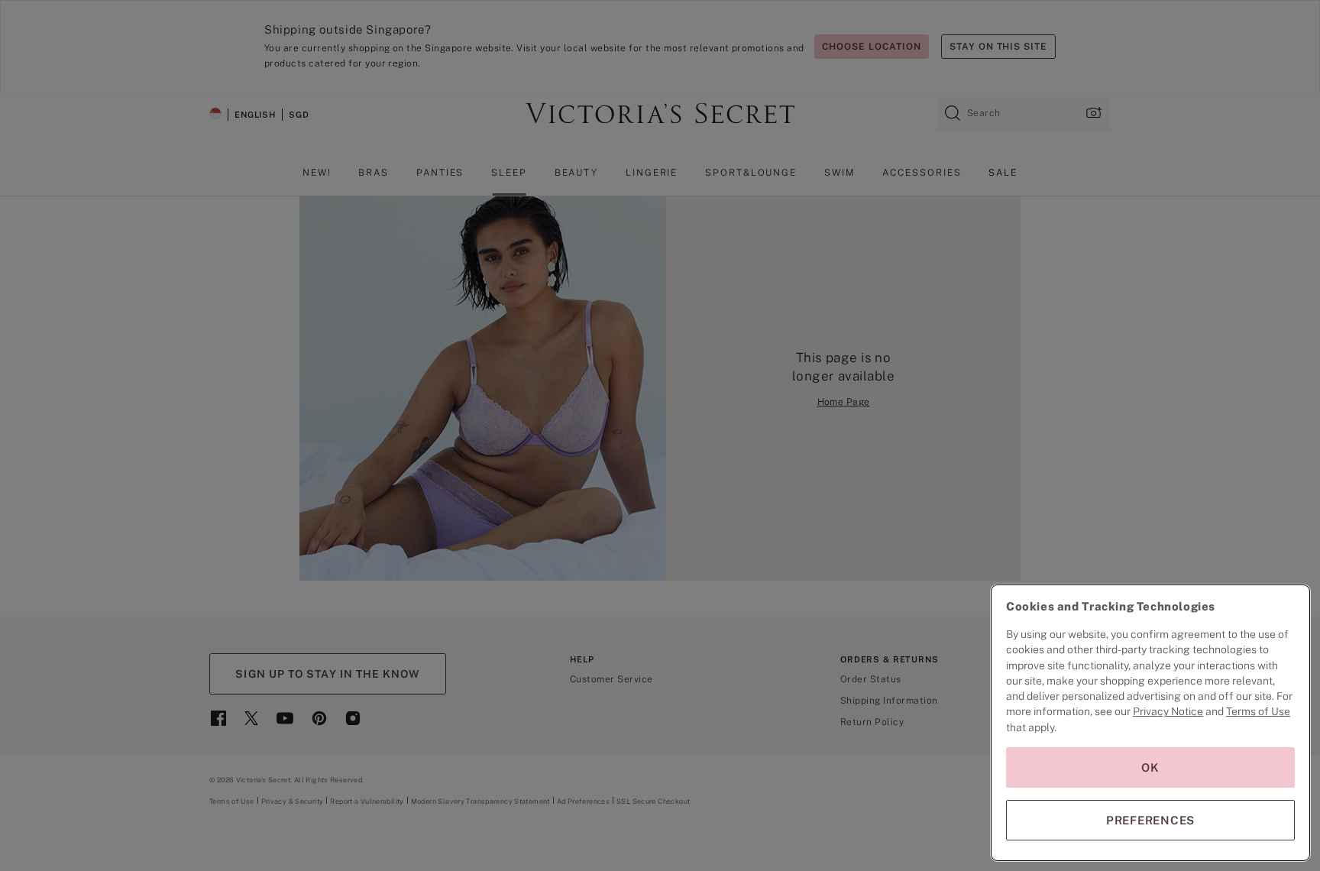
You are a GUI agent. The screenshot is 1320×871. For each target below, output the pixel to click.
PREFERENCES (1150, 820)
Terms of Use (1258, 711)
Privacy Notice (1168, 711)
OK (1150, 767)
